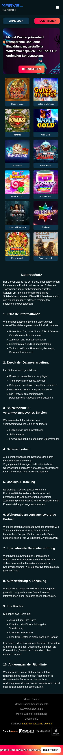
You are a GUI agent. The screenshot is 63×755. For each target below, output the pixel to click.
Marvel (12, 5)
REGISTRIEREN (47, 20)
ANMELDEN (16, 20)
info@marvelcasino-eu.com (37, 723)
